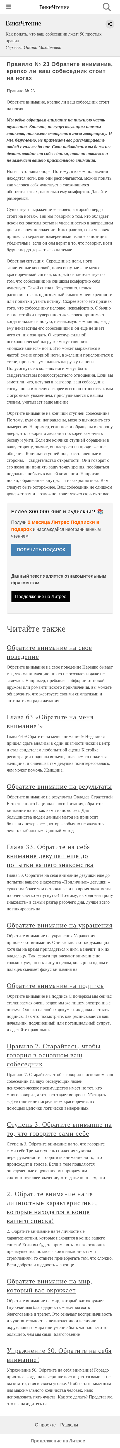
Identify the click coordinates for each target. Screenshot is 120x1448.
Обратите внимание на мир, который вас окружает (49, 1285)
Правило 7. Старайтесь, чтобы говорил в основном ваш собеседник (53, 1054)
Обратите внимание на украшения (59, 924)
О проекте (45, 1425)
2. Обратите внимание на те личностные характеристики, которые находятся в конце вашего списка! (52, 1207)
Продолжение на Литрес (40, 596)
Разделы (69, 1425)
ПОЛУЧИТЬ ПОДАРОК (41, 549)
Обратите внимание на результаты (59, 786)
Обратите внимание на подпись (55, 985)
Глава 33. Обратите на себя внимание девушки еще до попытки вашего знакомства (50, 855)
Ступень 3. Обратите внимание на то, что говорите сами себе (59, 1129)
